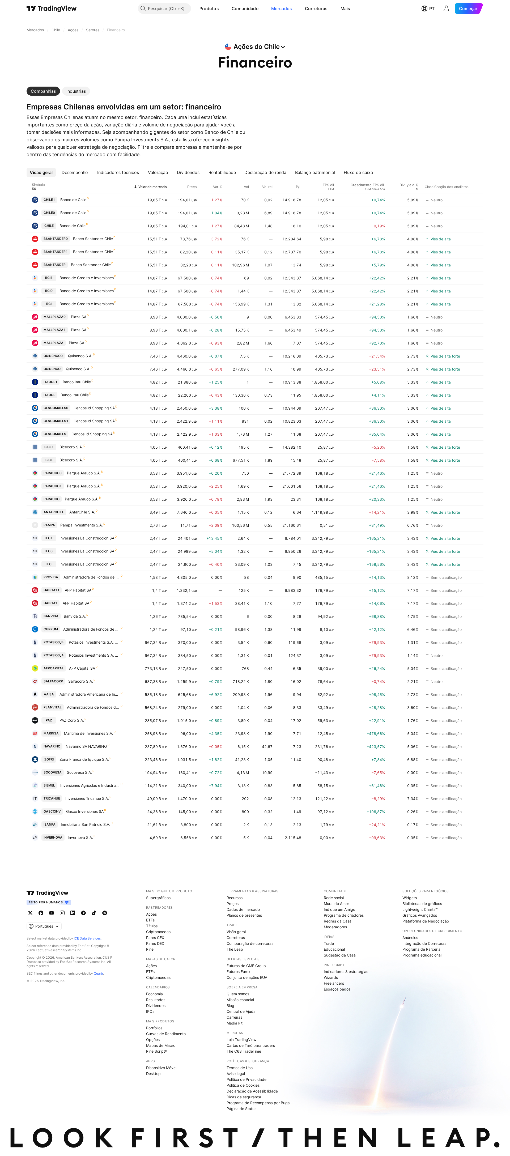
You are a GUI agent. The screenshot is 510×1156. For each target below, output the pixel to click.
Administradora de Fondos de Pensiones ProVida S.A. (91, 577)
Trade (329, 943)
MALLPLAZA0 (55, 317)
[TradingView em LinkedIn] (72, 913)
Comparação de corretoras (250, 943)
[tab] (43, 91)
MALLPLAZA (53, 343)
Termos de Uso (240, 1067)
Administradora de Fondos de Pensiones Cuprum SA (91, 629)
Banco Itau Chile (77, 382)
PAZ (49, 720)
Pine (150, 949)
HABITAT (50, 603)
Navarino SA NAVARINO (86, 746)
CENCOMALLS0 (56, 408)
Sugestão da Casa (340, 955)
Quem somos (238, 994)
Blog (230, 1005)
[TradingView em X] (30, 913)
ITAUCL (49, 395)
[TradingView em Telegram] (83, 913)
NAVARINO (52, 746)
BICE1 (49, 447)
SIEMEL (49, 785)
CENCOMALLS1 (56, 421)
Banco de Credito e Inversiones (87, 277)
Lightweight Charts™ (420, 909)
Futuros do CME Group (246, 965)
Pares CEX (155, 937)
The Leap (235, 949)
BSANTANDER (55, 265)
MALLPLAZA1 (55, 330)
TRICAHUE (52, 798)
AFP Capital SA (82, 668)
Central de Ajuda (241, 1011)
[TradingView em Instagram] (62, 913)
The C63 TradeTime (244, 1051)
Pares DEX (155, 943)
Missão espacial (240, 999)
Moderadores (335, 927)
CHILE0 (49, 213)
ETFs (150, 920)
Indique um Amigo (339, 909)
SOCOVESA (53, 772)
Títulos (152, 926)
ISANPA (50, 824)
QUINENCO (52, 369)
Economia (154, 994)
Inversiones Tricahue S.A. (87, 798)
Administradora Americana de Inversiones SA (90, 694)
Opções (153, 1039)
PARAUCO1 (53, 486)
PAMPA (49, 525)
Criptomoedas (158, 931)
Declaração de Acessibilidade (252, 1091)
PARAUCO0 (53, 473)
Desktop (153, 1073)
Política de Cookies (243, 1085)
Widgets (409, 897)
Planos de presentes (244, 915)
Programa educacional (421, 955)
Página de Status (241, 1108)
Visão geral (236, 931)
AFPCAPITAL (54, 668)
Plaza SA (78, 316)
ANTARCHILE (54, 512)
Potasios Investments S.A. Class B (94, 642)
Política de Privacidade (246, 1079)
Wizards (331, 977)
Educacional (334, 949)
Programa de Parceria (421, 949)
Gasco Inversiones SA (85, 811)
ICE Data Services (87, 938)
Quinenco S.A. (80, 356)
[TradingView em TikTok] (94, 913)
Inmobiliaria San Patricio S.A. (85, 824)
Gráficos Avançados (419, 915)
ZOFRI (49, 759)
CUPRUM (51, 629)
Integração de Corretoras (424, 943)
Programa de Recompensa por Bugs (258, 1102)
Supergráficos (158, 897)
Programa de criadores (344, 915)
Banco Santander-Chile (93, 238)
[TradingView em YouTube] (51, 913)
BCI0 (49, 291)
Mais (345, 8)
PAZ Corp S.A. (72, 720)
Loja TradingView (241, 1039)
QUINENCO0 (53, 356)
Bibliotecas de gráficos (422, 903)
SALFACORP (53, 681)
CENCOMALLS (55, 434)
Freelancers (334, 983)
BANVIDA (51, 616)
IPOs (150, 1011)
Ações (151, 914)
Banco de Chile (73, 199)
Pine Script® (156, 1051)
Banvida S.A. (75, 616)
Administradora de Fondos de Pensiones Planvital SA (93, 707)
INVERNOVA (53, 837)
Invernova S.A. (80, 837)
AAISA (49, 694)
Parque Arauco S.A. (84, 473)
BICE (49, 460)
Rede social (334, 897)
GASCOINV (52, 811)
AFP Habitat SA (78, 590)
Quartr (98, 973)
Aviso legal (236, 1073)
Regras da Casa (337, 921)
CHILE (49, 226)
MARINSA (51, 733)
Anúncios (410, 937)
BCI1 (49, 278)
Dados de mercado (243, 909)
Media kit (235, 1023)
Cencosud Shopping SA (94, 408)
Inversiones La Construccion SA (87, 538)
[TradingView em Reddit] (104, 913)
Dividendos (155, 1005)
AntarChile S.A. (82, 512)
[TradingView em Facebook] (41, 913)
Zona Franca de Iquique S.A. (84, 759)
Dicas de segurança (244, 1097)
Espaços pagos (337, 989)
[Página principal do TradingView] (52, 8)
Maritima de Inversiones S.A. (88, 733)
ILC (49, 564)
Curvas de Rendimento (166, 1033)
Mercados (281, 8)
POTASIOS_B (53, 642)
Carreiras (234, 1017)
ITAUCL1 (50, 382)
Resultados (155, 999)
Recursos (235, 897)
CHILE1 (49, 200)
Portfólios (154, 1028)
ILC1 (49, 538)
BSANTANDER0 (56, 239)
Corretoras (316, 8)
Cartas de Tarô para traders (251, 1045)
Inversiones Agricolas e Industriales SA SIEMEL (90, 785)
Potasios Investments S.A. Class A (94, 655)
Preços (233, 903)
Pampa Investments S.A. (81, 525)
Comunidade (245, 8)
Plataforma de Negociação (425, 921)
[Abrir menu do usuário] (446, 8)
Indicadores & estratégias (346, 971)
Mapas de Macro (160, 1045)
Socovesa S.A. (79, 772)
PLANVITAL (53, 707)
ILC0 (49, 551)
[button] (222, 8)
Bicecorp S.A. (71, 447)
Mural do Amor (336, 903)
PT (432, 8)
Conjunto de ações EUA (247, 977)
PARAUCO (52, 499)
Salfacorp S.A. (80, 681)
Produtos (209, 8)
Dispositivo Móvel (161, 1067)
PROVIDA (51, 577)
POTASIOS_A (54, 655)
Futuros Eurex (238, 971)
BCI (49, 304)
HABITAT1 (52, 590)
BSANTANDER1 (56, 252)
